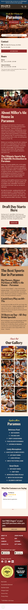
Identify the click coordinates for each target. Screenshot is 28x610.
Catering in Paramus (15, 444)
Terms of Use (4, 593)
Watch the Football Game (15, 461)
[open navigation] (25, 6)
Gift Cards (18, 544)
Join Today (20, 2)
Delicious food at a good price (10, 499)
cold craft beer (22, 168)
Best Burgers (15, 432)
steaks (20, 175)
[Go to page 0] (11, 509)
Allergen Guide (4, 590)
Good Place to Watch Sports (15, 452)
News (2, 538)
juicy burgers (16, 145)
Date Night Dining (15, 469)
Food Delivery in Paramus (15, 441)
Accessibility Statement (7, 584)
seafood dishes (4, 176)
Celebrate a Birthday (15, 480)
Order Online (19, 535)
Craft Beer (15, 471)
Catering (17, 541)
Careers (3, 541)
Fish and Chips (15, 435)
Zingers (7, 175)
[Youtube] (9, 561)
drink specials (19, 320)
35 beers (7, 320)
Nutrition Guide (5, 587)
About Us (4, 535)
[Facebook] (2, 561)
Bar (16, 538)
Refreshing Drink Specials (15, 474)
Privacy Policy (4, 596)
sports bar (22, 166)
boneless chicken (5, 290)
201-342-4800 (6, 47)
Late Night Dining (15, 455)
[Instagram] (6, 561)
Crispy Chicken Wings (15, 438)
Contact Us (4, 544)
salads (11, 147)
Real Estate (4, 581)
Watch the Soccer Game (15, 477)
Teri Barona (11, 492)
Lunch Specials (15, 458)
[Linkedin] (12, 561)
